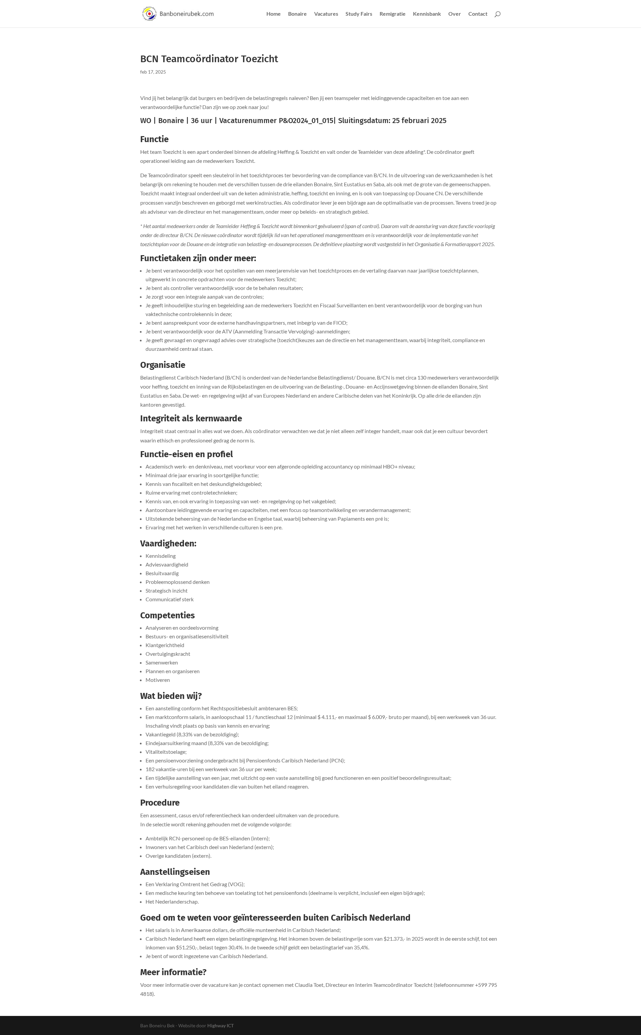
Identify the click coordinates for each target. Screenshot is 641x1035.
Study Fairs (359, 14)
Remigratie (393, 14)
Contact (477, 14)
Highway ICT (220, 1025)
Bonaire (297, 14)
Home (273, 14)
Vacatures (326, 14)
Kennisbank (427, 14)
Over (454, 14)
